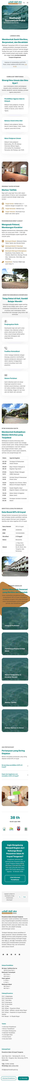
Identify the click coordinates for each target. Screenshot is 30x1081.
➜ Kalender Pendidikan (8, 1032)
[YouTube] (19, 954)
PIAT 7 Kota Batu (6, 1000)
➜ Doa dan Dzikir (7, 1038)
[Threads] (11, 954)
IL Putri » (6, 982)
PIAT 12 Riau (5, 1006)
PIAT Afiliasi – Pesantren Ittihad (11, 1008)
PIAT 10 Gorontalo (7, 1004)
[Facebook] (15, 954)
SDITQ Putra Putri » (9, 970)
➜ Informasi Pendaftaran (9, 1026)
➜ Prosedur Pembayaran (9, 1030)
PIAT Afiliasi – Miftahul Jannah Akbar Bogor (14, 1010)
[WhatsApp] (3, 954)
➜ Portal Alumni (6, 1036)
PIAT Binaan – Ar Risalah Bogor (11, 1016)
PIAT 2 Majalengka (7, 996)
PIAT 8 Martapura (7, 1002)
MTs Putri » (7, 976)
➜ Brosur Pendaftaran (8, 1028)
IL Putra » (6, 980)
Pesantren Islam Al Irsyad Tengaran (12, 916)
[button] (4, 829)
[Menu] (27, 2)
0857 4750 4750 (13, 1066)
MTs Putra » (7, 974)
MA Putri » (7, 988)
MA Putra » (7, 986)
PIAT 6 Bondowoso (7, 998)
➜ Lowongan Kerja (7, 1034)
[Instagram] (7, 954)
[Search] (24, 2)
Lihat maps (5, 1060)
